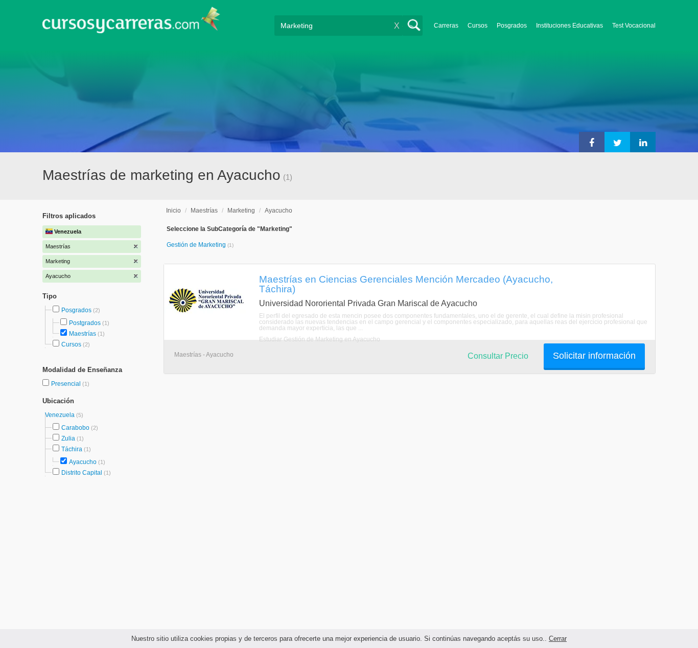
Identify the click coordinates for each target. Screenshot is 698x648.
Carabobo (75, 427)
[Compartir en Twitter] (617, 142)
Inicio (173, 210)
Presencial (66, 383)
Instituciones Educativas (569, 25)
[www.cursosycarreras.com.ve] (131, 23)
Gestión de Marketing (197, 244)
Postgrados (85, 323)
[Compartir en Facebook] (591, 142)
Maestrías (82, 333)
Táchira (71, 449)
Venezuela (60, 415)
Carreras (446, 25)
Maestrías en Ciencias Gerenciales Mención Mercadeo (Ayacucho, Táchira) (406, 283)
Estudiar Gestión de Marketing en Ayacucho (319, 339)
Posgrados (512, 25)
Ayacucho (83, 462)
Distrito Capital (81, 472)
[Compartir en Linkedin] (643, 142)
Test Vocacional (634, 25)
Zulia (68, 438)
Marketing (241, 210)
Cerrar (558, 638)
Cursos (477, 25)
